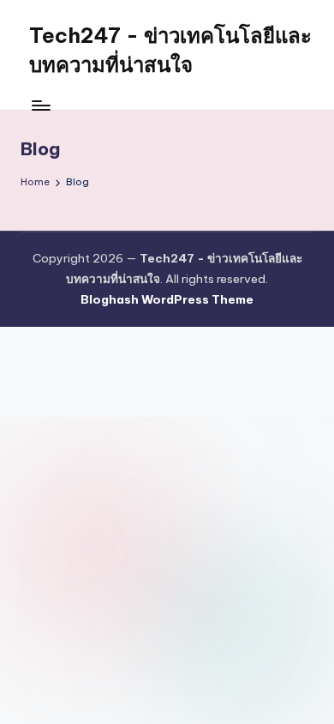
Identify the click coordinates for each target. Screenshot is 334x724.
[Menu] (40, 105)
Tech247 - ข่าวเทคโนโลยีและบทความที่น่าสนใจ (170, 49)
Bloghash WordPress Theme (167, 299)
